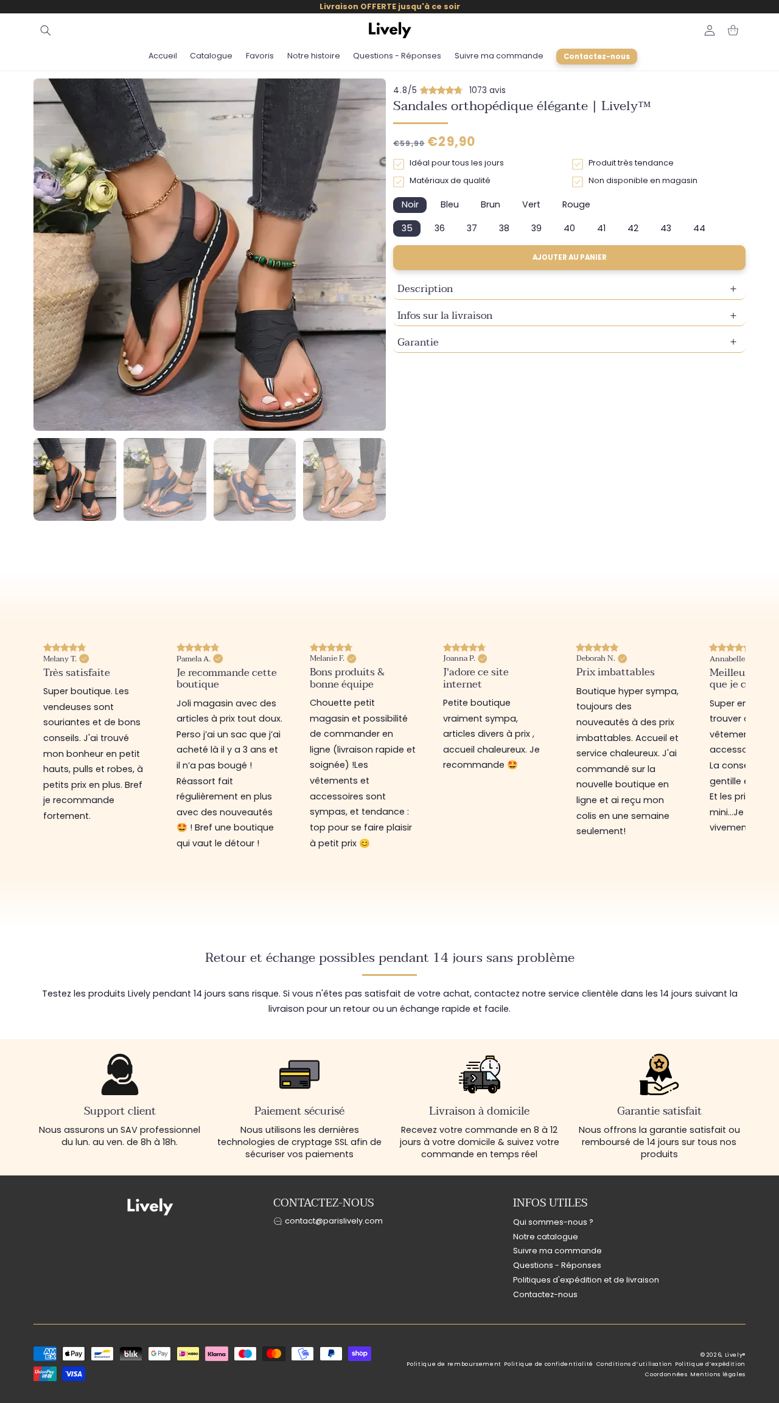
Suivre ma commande (557, 1251)
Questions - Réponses (557, 1266)
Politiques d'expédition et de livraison (586, 1280)
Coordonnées (666, 1374)
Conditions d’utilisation (634, 1364)
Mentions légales (718, 1374)
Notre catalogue (545, 1236)
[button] (45, 30)
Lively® (735, 1355)
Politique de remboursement (454, 1364)
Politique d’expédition (710, 1364)
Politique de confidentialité (548, 1364)
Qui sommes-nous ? (553, 1222)
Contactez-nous (545, 1294)
